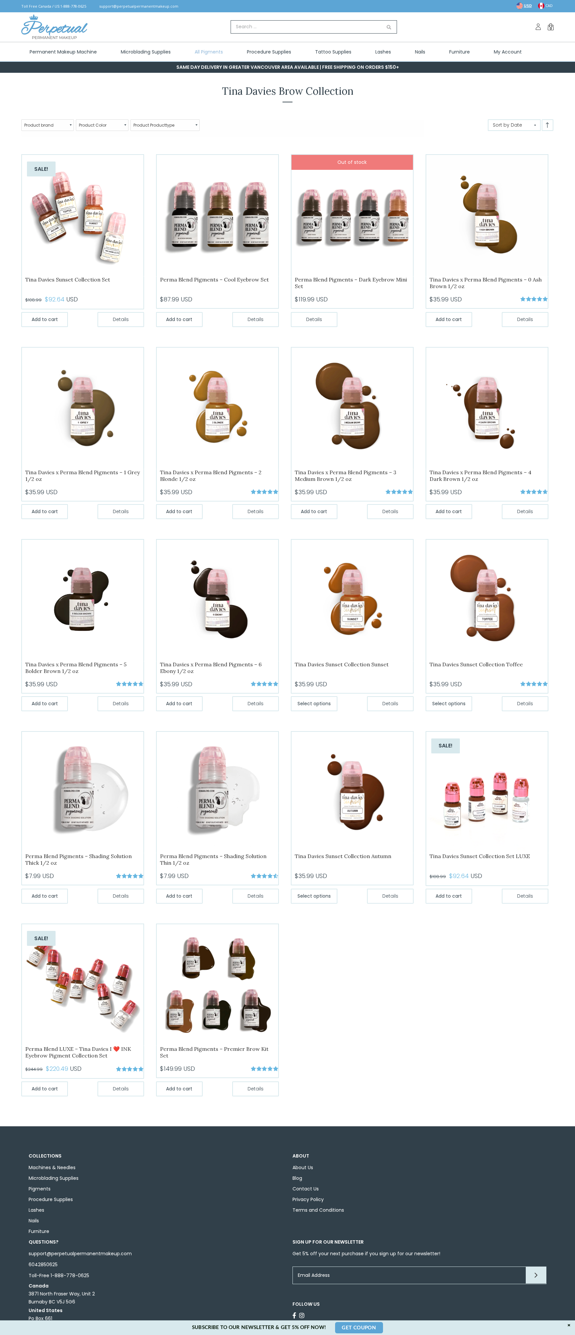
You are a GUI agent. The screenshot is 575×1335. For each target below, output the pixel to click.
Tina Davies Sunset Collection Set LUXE (480, 856)
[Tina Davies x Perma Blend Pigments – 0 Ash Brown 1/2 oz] (487, 215)
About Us (302, 1167)
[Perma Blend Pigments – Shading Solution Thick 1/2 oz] (82, 792)
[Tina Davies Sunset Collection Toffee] (487, 600)
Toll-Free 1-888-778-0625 (59, 1275)
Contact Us (305, 1188)
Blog (297, 1178)
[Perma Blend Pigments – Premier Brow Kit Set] (217, 985)
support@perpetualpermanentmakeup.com (138, 6)
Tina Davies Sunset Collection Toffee (476, 664)
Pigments (40, 1188)
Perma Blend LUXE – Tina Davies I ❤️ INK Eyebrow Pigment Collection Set (78, 1052)
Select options (314, 703)
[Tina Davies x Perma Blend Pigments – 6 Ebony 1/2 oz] (217, 600)
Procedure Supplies (51, 1199)
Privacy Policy (308, 1199)
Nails (34, 1220)
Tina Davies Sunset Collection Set (67, 279)
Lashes (36, 1210)
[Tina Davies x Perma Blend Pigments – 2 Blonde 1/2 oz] (217, 408)
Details (121, 319)
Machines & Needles (52, 1167)
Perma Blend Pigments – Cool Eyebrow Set (214, 279)
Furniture (39, 1231)
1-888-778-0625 (73, 6)
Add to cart (45, 319)
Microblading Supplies (54, 1178)
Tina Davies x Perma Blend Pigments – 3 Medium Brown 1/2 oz (345, 475)
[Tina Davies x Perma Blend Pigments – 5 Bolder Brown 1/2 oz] (82, 600)
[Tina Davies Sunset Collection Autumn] (352, 792)
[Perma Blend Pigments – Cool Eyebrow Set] (217, 215)
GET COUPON (359, 1327)
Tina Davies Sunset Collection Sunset (342, 664)
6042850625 (43, 1264)
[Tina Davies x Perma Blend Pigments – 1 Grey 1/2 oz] (82, 408)
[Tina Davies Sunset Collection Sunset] (352, 600)
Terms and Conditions (318, 1210)
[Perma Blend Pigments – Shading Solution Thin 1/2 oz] (217, 792)
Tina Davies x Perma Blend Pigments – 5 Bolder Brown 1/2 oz (75, 667)
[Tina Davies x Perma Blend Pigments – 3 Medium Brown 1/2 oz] (352, 408)
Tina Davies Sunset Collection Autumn (343, 856)
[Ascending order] (547, 125)
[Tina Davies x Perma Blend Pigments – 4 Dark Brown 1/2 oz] (487, 408)
